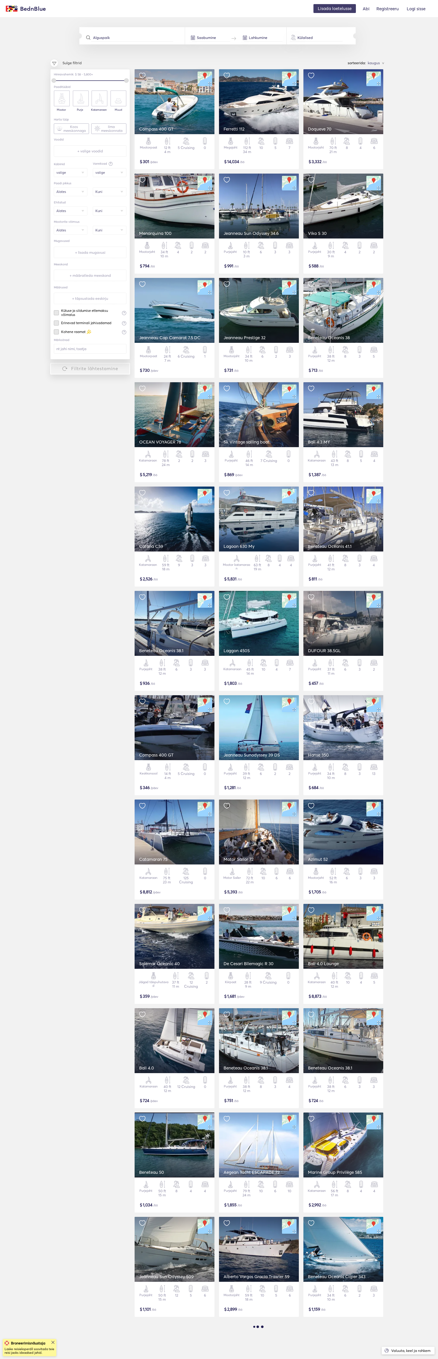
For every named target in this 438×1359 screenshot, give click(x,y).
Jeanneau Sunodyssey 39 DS (252, 755)
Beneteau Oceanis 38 (329, 337)
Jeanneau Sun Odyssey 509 (166, 1276)
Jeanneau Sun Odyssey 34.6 (251, 233)
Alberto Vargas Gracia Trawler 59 (256, 1276)
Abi (366, 8)
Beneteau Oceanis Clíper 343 (336, 1276)
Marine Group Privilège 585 (335, 1172)
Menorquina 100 (155, 233)
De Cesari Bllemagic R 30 (249, 963)
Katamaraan (99, 109)
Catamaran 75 (153, 859)
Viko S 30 (317, 233)
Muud (118, 109)
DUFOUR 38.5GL (324, 650)
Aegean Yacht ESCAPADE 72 (252, 1172)
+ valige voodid (90, 151)
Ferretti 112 (234, 129)
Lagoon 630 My (239, 546)
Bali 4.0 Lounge (323, 963)
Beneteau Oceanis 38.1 (161, 650)
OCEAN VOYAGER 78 (160, 442)
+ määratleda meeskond (90, 275)
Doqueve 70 (319, 129)
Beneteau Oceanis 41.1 (330, 546)
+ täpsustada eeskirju (90, 298)
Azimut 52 (318, 859)
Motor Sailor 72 (239, 859)
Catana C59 (151, 546)
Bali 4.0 (146, 1068)
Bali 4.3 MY (319, 442)
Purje (80, 109)
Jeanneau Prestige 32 (245, 337)
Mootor (61, 109)
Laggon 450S (237, 650)
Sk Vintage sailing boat (246, 442)
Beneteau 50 (151, 1172)
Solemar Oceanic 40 (159, 963)
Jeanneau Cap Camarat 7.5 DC (170, 337)
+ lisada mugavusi (90, 252)
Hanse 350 (318, 755)
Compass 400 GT (156, 129)
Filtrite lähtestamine (94, 368)
